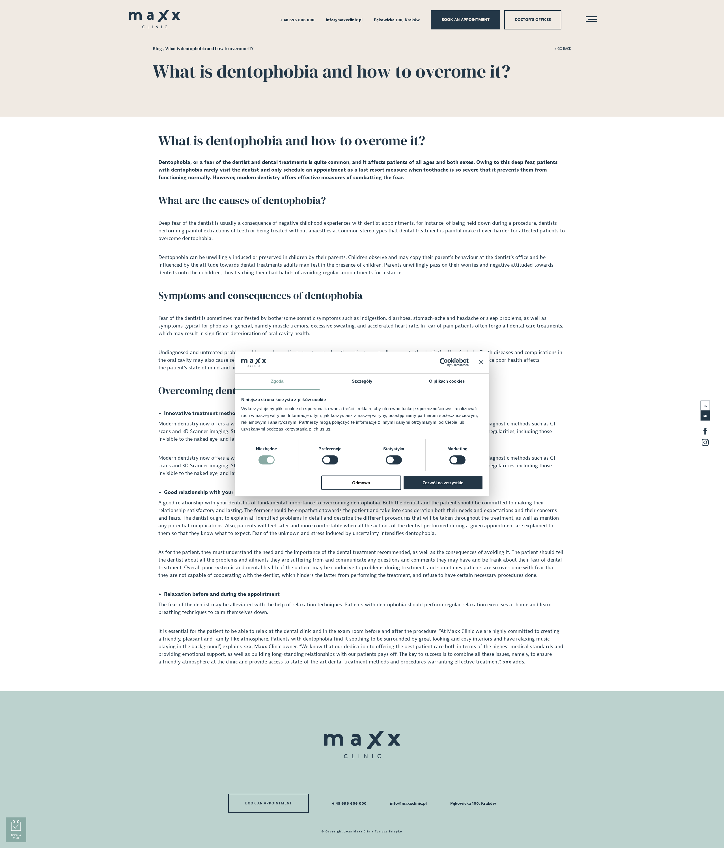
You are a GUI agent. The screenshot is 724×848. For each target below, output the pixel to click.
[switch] (330, 459)
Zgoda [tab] (277, 381)
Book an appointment (465, 19)
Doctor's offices (533, 19)
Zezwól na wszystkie (443, 482)
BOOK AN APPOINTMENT (268, 803)
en (705, 415)
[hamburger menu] (589, 20)
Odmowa (361, 482)
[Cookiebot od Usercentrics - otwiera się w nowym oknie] (444, 362)
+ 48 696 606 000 (297, 20)
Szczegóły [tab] (362, 381)
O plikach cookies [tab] (447, 381)
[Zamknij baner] (481, 362)
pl (705, 406)
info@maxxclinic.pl (344, 20)
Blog (157, 48)
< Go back (562, 48)
